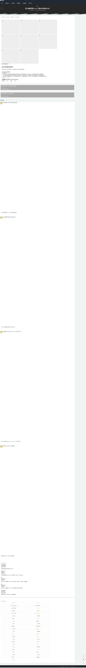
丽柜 (13, 618)
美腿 (3, 77)
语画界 (14, 654)
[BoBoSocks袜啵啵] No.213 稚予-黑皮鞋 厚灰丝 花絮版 (11, 588)
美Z (38, 641)
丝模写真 (7, 3)
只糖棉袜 (38, 623)
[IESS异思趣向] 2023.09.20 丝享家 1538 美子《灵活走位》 (12, 575)
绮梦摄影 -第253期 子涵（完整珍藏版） (8, 594)
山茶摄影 (13, 628)
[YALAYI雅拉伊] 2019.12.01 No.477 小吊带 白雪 (10, 441)
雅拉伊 (13, 657)
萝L (38, 649)
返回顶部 (72, 666)
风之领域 (31, 10)
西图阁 (8, 667)
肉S (13, 646)
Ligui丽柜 (13, 610)
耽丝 (37, 644)
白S (37, 636)
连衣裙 (39, 654)
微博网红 (18, 3)
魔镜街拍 (38, 657)
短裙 (14, 639)
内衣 (14, 621)
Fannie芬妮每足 (37, 605)
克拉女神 (38, 618)
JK (38, 608)
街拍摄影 (24, 3)
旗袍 (14, 631)
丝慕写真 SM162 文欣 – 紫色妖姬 (7, 555)
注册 (2, 8)
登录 (2, 7)
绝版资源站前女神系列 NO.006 (7, 568)
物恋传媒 (13, 636)
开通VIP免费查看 (6, 71)
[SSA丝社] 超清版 (37, 613)
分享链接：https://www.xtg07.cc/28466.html (12, 79)
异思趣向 (37, 628)
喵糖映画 (13, 626)
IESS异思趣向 (14, 608)
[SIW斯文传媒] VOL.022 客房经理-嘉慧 (9, 212)
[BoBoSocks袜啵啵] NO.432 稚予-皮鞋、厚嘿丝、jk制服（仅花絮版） (14, 581)
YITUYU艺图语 (13, 613)
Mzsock (38, 610)
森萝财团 (38, 631)
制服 (14, 623)
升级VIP (30, 3)
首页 (2, 3)
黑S (13, 659)
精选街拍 (38, 639)
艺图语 (13, 649)
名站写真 (13, 3)
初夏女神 (37, 621)
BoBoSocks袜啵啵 (14, 605)
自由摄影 (38, 646)
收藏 (4, 79)
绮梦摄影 (13, 641)
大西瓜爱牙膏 (38, 626)
